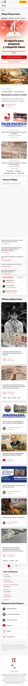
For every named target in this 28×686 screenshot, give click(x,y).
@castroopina (7, 576)
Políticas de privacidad (13, 675)
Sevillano (10, 359)
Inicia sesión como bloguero (14, 57)
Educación (17, 18)
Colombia (11, 560)
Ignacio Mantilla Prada (11, 104)
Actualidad (10, 18)
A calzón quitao (6, 594)
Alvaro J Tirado (6, 252)
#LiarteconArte (9, 171)
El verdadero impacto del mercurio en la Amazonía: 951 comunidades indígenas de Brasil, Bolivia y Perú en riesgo (14, 386)
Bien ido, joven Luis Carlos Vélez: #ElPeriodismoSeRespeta (9, 271)
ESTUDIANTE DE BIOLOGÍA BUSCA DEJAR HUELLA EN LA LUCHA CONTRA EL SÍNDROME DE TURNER (11, 249)
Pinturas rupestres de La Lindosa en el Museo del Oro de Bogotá (14, 163)
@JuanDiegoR (8, 591)
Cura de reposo (10, 286)
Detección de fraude (19, 91)
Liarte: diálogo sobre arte (14, 161)
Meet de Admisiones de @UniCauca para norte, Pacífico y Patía (13, 486)
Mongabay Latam (11, 392)
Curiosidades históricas (7, 91)
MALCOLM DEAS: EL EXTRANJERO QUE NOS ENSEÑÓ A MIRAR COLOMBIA (13, 454)
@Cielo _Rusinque (8, 581)
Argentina (5, 560)
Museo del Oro (20, 173)
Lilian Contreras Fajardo (15, 166)
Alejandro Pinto (6, 243)
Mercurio (14, 397)
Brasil (9, 397)
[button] (26, 18)
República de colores (14, 130)
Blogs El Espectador (11, 14)
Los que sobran (6, 579)
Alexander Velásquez (7, 260)
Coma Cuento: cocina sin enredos (10, 584)
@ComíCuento (8, 586)
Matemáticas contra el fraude (14, 95)
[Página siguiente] (19, 566)
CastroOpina (6, 574)
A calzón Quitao (8, 596)
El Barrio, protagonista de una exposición (13, 517)
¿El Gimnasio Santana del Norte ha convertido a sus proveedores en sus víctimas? (12, 353)
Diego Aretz (10, 459)
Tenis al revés (6, 589)
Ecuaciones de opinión (6, 89)
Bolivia (4, 397)
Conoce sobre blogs (14, 62)
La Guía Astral (6, 599)
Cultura (22, 18)
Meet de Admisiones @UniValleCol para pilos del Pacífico (14, 132)
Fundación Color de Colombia (15, 135)
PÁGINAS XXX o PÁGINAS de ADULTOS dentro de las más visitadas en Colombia (12, 241)
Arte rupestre (18, 171)
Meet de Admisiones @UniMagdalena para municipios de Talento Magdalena (13, 422)
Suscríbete (23, 2)
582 (16, 566)
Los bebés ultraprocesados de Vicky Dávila (11, 264)
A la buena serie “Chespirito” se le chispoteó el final (12, 257)
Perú (19, 397)
